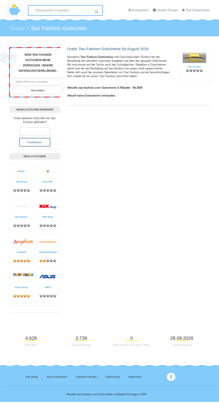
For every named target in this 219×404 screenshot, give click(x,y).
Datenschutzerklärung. (38, 70)
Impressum (135, 376)
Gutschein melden (86, 376)
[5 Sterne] (201, 70)
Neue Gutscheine (57, 376)
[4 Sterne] (198, 70)
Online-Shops (167, 10)
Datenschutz (112, 376)
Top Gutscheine (198, 10)
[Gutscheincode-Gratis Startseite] (14, 7)
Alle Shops (32, 376)
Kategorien (140, 10)
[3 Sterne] (194, 70)
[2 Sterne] (191, 70)
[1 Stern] (187, 70)
